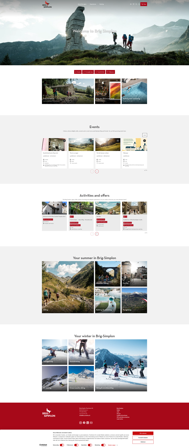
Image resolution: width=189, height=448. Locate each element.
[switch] (76, 445)
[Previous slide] (92, 171)
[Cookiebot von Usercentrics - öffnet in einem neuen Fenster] (43, 445)
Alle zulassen (143, 433)
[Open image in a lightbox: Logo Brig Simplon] (49, 412)
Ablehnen (143, 442)
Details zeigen (111, 445)
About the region (82, 4)
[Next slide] (97, 171)
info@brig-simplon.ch (84, 415)
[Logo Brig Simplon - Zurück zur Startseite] (47, 4)
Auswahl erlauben (143, 437)
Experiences (93, 4)
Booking (102, 4)
